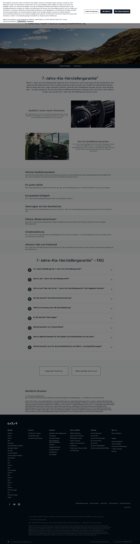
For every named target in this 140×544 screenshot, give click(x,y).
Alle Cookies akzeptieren (122, 11)
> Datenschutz (21, 21)
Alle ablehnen (106, 11)
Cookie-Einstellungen (91, 11)
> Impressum (30, 21)
